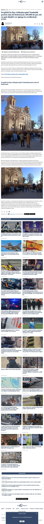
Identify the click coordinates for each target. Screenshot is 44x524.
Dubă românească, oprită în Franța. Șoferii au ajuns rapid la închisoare (32, 408)
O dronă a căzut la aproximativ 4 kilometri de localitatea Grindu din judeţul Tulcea (11, 390)
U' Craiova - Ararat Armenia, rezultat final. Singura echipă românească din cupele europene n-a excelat (32, 331)
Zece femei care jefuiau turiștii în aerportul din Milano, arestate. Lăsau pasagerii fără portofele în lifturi (9, 409)
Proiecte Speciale (22, 511)
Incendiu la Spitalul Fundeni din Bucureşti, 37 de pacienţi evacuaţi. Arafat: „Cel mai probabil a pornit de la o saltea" (32, 273)
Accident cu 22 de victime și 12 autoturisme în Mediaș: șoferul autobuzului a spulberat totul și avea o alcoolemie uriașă (11, 351)
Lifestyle (17, 508)
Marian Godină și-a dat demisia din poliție (10, 369)
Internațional (8, 508)
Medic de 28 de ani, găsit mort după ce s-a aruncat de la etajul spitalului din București (33, 390)
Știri (7, 9)
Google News (12, 214)
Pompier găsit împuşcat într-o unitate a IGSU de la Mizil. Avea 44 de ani (10, 330)
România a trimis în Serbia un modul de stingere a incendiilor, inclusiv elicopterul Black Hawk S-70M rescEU (11, 273)
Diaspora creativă (24, 508)
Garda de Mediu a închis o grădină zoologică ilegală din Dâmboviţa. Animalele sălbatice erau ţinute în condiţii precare (32, 371)
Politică (2, 508)
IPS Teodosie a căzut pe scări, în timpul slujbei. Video (16, 74)
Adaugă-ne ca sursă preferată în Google (11, 51)
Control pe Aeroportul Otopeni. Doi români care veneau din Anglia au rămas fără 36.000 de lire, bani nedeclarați (10, 466)
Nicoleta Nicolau (9, 23)
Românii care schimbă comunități (36, 508)
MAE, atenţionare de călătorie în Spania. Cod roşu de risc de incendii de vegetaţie (32, 253)
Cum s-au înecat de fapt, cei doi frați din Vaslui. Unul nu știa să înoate (32, 447)
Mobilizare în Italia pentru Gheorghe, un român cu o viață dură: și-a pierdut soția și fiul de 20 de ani (32, 428)
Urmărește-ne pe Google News (29, 51)
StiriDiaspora (3, 9)
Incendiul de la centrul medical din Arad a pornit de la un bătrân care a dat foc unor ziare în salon (32, 235)
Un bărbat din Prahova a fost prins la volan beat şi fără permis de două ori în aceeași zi (11, 235)
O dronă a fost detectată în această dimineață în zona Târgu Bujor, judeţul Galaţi (10, 254)
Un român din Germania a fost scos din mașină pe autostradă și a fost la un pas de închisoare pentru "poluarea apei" (32, 312)
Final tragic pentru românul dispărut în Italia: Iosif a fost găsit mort (10, 447)
